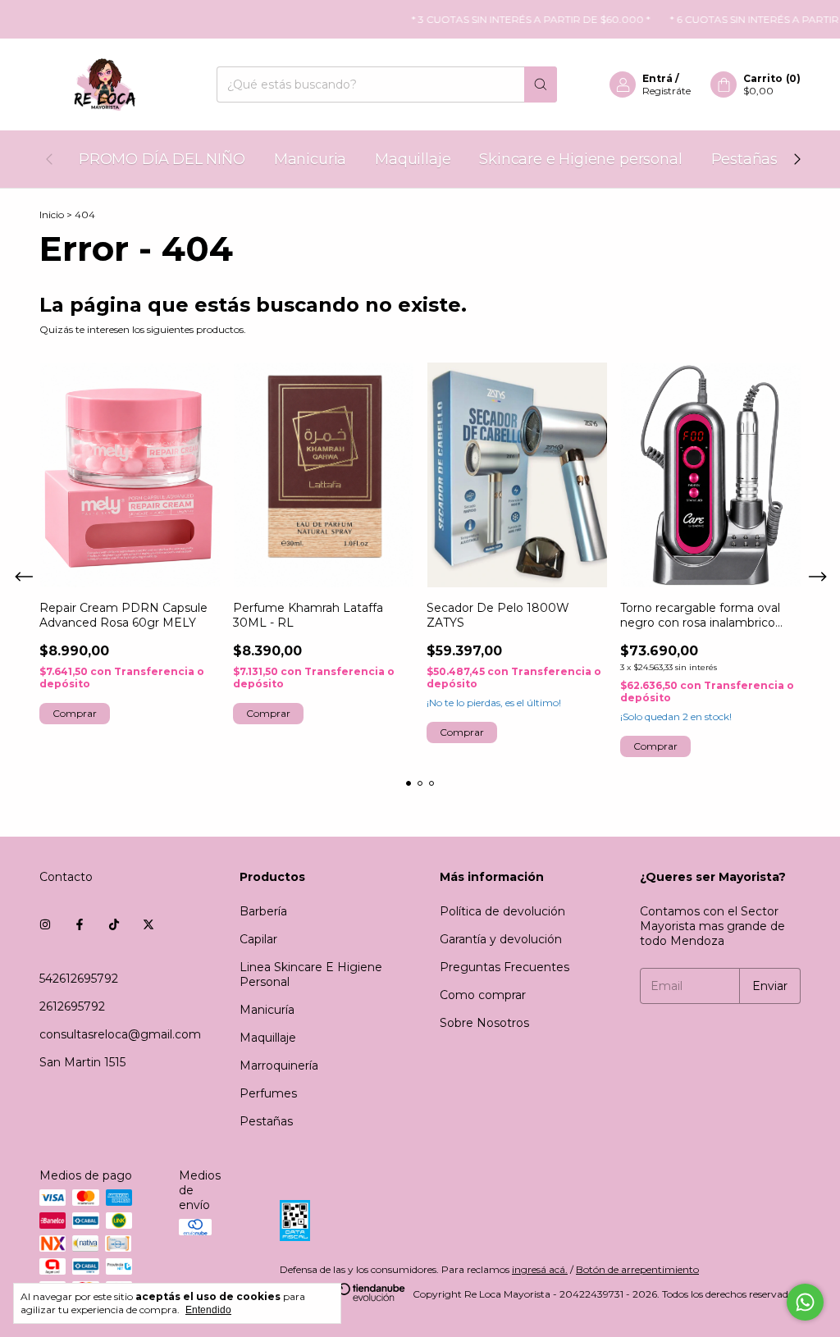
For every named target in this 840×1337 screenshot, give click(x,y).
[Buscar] (540, 84)
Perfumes (268, 1093)
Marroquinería (279, 1065)
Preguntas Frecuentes (504, 967)
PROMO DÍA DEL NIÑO (162, 159)
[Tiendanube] (343, 1298)
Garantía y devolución (501, 939)
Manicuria (310, 159)
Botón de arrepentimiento (637, 1269)
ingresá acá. (540, 1269)
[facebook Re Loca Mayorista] (79, 924)
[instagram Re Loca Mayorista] (45, 924)
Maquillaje (412, 159)
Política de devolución (502, 911)
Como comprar (483, 995)
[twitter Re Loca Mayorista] (148, 924)
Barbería (263, 911)
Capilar (258, 939)
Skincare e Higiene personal (580, 159)
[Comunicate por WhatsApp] (805, 1302)
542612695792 (78, 978)
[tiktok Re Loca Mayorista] (114, 924)
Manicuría (267, 1009)
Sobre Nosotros (484, 1022)
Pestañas (744, 159)
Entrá (657, 78)
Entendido (208, 1310)
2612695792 (72, 1006)
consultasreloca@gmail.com (120, 1034)
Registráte (666, 90)
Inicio (51, 214)
